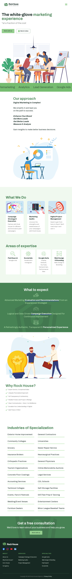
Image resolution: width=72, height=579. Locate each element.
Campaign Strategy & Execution (27, 557)
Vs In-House (6, 563)
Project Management (24, 563)
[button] (66, 4)
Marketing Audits (23, 560)
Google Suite (46, 557)
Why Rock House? (8, 560)
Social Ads (45, 566)
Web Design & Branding (48, 560)
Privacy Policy (48, 576)
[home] (11, 4)
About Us (5, 557)
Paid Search (45, 563)
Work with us (8, 31)
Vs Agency (6, 566)
